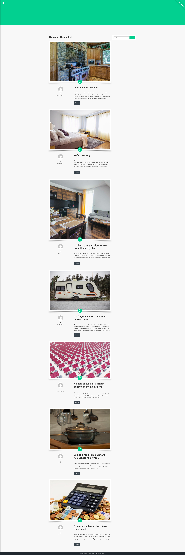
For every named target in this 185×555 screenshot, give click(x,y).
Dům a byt (62, 95)
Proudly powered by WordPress (85, 553)
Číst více (77, 103)
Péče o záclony (82, 155)
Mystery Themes (102, 553)
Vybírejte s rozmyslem (86, 87)
